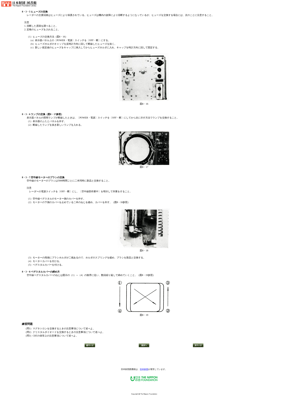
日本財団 (144, 369)
